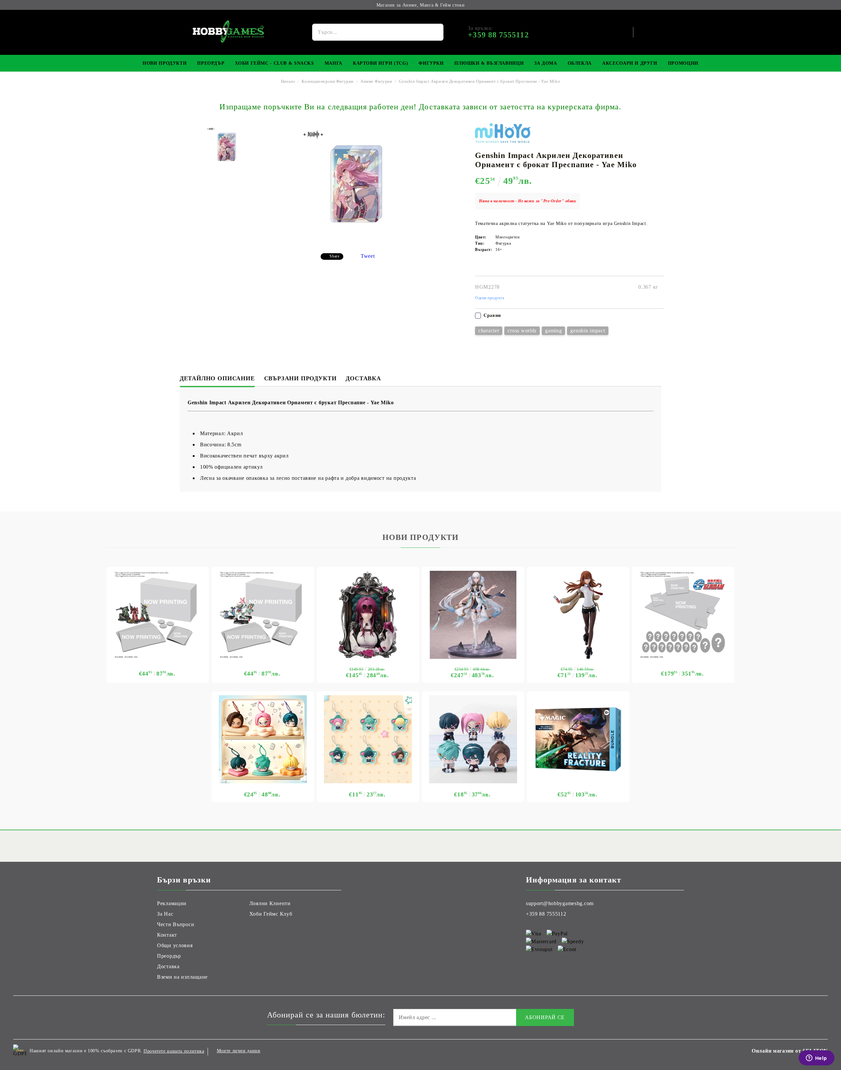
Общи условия (175, 945)
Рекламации (172, 903)
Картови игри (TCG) (380, 63)
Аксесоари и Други (629, 63)
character (488, 330)
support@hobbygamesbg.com (560, 903)
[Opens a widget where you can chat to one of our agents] (816, 1058)
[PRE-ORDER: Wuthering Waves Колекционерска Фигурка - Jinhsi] (473, 615)
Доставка (363, 378)
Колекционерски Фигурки (327, 81)
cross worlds (522, 330)
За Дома (545, 63)
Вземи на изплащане (182, 977)
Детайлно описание (217, 378)
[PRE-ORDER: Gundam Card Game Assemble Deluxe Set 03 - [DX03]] (683, 615)
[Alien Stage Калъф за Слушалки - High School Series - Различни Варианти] (263, 739)
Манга (333, 63)
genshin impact (587, 330)
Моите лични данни (239, 1050)
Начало (288, 81)
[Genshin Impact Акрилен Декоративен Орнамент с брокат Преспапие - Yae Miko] (227, 147)
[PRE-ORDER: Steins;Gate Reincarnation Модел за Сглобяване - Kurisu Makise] (578, 615)
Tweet (368, 256)
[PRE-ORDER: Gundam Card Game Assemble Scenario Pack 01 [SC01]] (158, 615)
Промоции (683, 63)
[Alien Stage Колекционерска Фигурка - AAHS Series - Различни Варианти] (473, 739)
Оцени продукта (489, 298)
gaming (553, 330)
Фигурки (431, 63)
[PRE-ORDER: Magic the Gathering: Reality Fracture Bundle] (578, 739)
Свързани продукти (300, 378)
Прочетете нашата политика (174, 1051)
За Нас (165, 914)
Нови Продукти (165, 63)
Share (334, 256)
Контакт (167, 935)
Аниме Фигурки (376, 81)
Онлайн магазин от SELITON (790, 1051)
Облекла (580, 63)
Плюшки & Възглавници (489, 63)
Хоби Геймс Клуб (270, 914)
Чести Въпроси (175, 924)
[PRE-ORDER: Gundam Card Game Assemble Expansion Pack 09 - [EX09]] (263, 615)
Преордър (210, 63)
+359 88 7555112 (546, 914)
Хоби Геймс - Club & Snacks (274, 63)
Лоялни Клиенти (270, 903)
